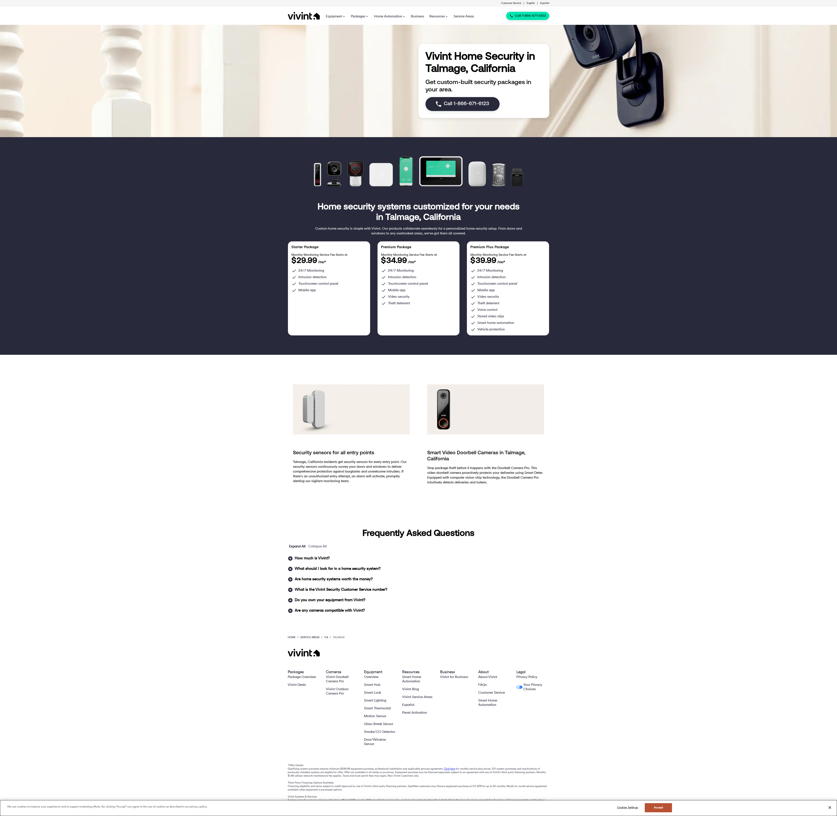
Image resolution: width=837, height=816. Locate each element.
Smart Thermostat (377, 708)
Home (292, 637)
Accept (658, 807)
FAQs (482, 685)
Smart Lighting (375, 700)
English (531, 3)
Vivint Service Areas (417, 697)
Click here (449, 769)
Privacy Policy (526, 677)
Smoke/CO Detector (379, 732)
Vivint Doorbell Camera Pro (337, 679)
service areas (310, 637)
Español (544, 3)
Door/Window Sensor (375, 742)
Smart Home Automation (411, 679)
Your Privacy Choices (532, 687)
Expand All (297, 546)
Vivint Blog (410, 689)
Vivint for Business (454, 677)
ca (326, 637)
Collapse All (317, 546)
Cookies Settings (627, 807)
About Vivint (487, 677)
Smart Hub (372, 685)
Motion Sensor (375, 716)
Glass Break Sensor (378, 724)
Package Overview (302, 677)
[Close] (830, 807)
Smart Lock (372, 693)
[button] (418, 558)
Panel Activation (414, 713)
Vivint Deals (297, 685)
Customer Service (511, 3)
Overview (371, 677)
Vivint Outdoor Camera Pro (337, 691)
